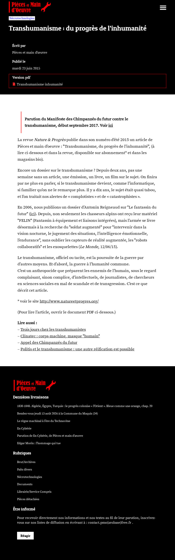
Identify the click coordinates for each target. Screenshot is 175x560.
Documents (24, 484)
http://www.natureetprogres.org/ (69, 301)
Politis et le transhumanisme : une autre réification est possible (77, 349)
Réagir (25, 536)
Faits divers (24, 469)
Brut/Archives (26, 462)
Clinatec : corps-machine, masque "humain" (60, 336)
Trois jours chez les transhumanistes (53, 329)
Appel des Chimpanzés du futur (48, 342)
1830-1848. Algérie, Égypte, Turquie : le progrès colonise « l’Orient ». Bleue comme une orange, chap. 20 (84, 406)
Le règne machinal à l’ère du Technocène (43, 421)
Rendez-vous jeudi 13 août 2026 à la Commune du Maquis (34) (57, 414)
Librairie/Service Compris (34, 492)
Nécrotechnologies (21, 18)
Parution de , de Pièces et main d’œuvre (50, 436)
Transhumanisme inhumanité (39, 84)
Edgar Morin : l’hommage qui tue (39, 443)
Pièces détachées (28, 499)
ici (110, 125)
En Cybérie (24, 428)
